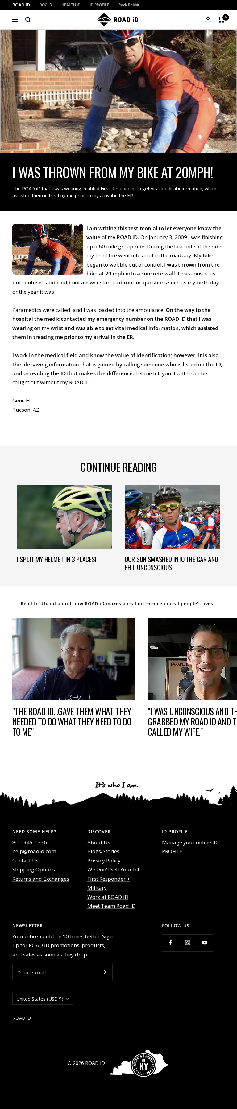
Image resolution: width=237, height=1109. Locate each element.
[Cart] (221, 20)
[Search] (28, 19)
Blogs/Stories (103, 851)
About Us (98, 842)
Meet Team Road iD (111, 905)
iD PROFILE (99, 4)
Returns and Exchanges (40, 878)
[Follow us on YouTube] (204, 942)
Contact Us (25, 860)
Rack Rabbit (128, 4)
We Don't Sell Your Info (115, 869)
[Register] (103, 972)
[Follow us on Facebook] (170, 942)
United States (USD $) (39, 999)
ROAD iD (21, 5)
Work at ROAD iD (107, 896)
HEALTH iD (71, 4)
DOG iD (45, 4)
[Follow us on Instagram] (187, 942)
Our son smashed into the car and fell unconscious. (171, 563)
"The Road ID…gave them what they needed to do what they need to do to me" (71, 721)
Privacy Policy (104, 860)
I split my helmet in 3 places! (56, 559)
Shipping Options (33, 869)
